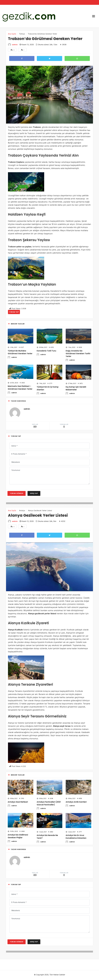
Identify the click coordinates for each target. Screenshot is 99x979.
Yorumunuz (15, 470)
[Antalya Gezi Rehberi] (20, 787)
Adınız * (14, 446)
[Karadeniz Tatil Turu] (49, 336)
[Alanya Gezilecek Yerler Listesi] (49, 567)
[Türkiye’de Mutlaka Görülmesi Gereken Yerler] (20, 336)
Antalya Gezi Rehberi (18, 802)
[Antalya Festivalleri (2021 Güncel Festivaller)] (49, 787)
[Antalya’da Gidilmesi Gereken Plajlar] (20, 820)
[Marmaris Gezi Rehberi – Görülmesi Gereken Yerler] (20, 372)
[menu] (94, 16)
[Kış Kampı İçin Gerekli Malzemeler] (78, 372)
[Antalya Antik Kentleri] (78, 787)
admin (15, 44)
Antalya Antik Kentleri (76, 802)
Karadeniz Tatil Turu (46, 350)
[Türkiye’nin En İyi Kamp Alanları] (49, 372)
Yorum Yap (14, 312)
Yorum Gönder (16, 493)
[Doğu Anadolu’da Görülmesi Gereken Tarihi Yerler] (78, 336)
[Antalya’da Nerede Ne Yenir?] (49, 820)
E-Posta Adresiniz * (19, 454)
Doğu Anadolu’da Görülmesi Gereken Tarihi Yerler (78, 353)
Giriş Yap (34, 493)
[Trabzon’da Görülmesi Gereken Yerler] (49, 94)
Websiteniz (15, 462)
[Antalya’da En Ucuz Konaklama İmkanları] (78, 820)
